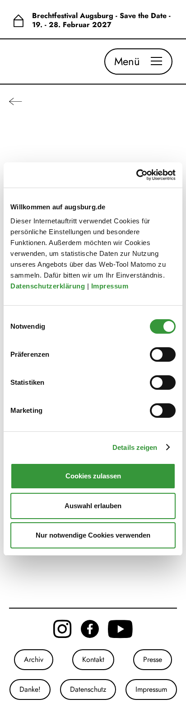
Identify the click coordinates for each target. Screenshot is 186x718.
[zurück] (15, 101)
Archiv (33, 659)
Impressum (110, 286)
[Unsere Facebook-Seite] (90, 629)
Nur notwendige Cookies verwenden (93, 535)
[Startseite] (18, 20)
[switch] (163, 354)
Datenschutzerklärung (48, 286)
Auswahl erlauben (93, 506)
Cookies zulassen (93, 476)
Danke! (30, 689)
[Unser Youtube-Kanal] (120, 629)
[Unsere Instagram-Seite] (62, 629)
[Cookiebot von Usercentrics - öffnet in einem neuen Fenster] (136, 175)
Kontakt (93, 659)
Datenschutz (88, 689)
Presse (152, 659)
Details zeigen (134, 447)
